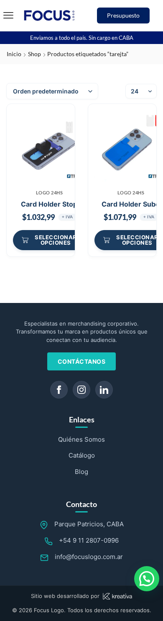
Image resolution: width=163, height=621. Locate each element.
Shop (34, 53)
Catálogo (82, 455)
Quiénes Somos (81, 439)
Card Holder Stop (49, 204)
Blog (81, 472)
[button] (8, 15)
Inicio (14, 53)
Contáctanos (82, 361)
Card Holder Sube (131, 204)
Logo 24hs (49, 192)
